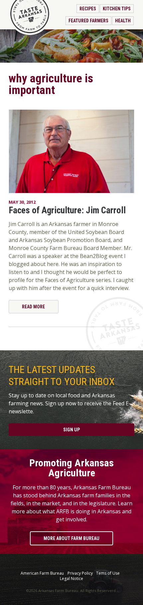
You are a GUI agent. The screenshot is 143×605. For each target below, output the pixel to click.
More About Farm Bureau (71, 538)
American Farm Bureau (42, 573)
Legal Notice (71, 578)
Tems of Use (108, 573)
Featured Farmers (88, 20)
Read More (33, 306)
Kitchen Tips (117, 8)
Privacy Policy (80, 573)
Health (123, 20)
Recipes (87, 8)
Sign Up (71, 429)
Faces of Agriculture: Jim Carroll (67, 210)
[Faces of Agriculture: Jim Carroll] (71, 151)
